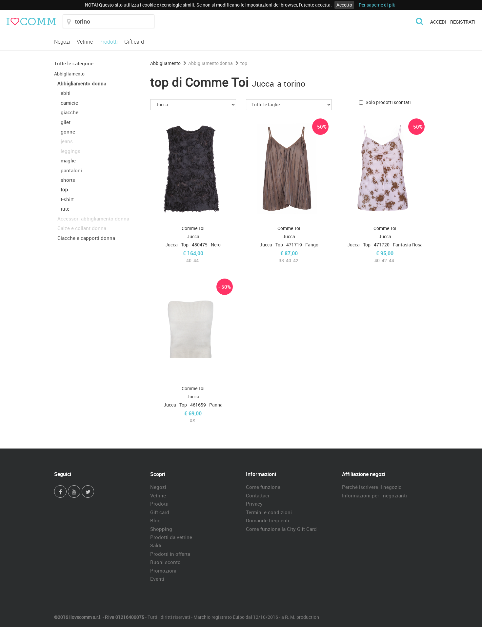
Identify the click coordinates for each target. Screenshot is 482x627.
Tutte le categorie (73, 63)
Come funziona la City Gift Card (281, 529)
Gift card (134, 41)
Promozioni (163, 570)
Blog (155, 520)
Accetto (344, 5)
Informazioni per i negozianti (374, 495)
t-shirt (67, 199)
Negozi (62, 41)
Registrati (462, 22)
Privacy (254, 503)
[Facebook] (60, 491)
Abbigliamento (69, 74)
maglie (68, 160)
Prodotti (108, 41)
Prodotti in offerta (170, 554)
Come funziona (263, 487)
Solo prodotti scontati (388, 102)
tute (65, 208)
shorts (68, 180)
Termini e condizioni (269, 512)
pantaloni (71, 170)
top (64, 189)
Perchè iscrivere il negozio (372, 487)
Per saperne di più (377, 5)
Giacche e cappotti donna (86, 238)
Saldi (155, 545)
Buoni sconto (165, 562)
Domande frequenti (267, 520)
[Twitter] (88, 491)
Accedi (438, 22)
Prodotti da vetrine (171, 537)
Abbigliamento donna (81, 83)
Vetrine (85, 41)
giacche (69, 112)
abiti (65, 93)
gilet (65, 122)
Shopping (161, 529)
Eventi (157, 578)
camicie (69, 102)
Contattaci (257, 495)
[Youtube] (74, 491)
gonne (68, 131)
